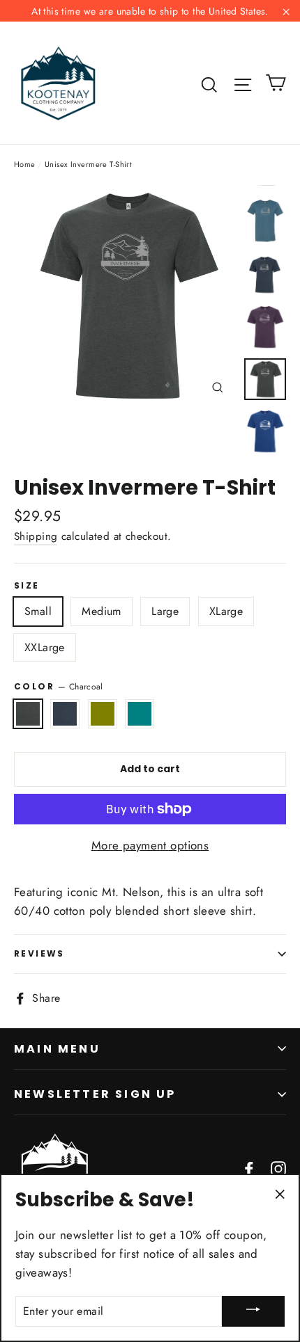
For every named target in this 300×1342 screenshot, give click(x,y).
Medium (101, 611)
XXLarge (44, 647)
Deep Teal (139, 714)
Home (25, 164)
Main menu (57, 1049)
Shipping (35, 536)
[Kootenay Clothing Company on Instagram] (278, 1167)
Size (27, 586)
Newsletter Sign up (95, 1094)
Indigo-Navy (65, 714)
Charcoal (28, 714)
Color (58, 686)
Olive (103, 714)
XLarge (226, 611)
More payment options (150, 845)
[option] (125, 296)
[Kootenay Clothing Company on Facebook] (249, 1167)
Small (38, 611)
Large (165, 611)
